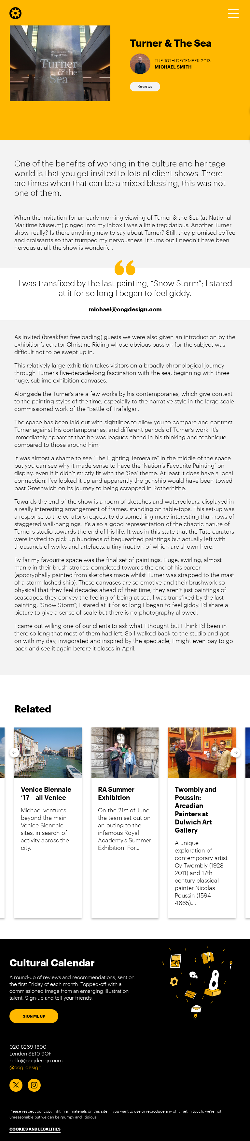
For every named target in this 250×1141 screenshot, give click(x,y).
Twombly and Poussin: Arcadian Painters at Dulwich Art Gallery (195, 809)
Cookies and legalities (35, 1129)
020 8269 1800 (28, 1046)
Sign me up (34, 1016)
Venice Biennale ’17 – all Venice (46, 793)
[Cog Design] (15, 17)
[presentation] (14, 753)
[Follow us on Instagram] (34, 1085)
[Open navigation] (233, 13)
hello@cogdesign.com (35, 1060)
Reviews (145, 86)
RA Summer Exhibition (116, 793)
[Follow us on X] (15, 1085)
